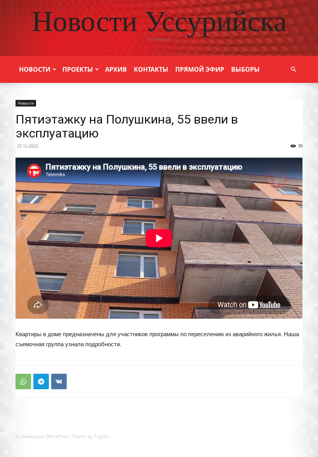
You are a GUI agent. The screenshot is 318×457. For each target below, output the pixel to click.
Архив (116, 69)
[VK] (59, 381)
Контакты (151, 69)
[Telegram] (41, 381)
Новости (34, 69)
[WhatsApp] (23, 381)
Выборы (245, 69)
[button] (293, 69)
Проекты (77, 69)
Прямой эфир (199, 69)
